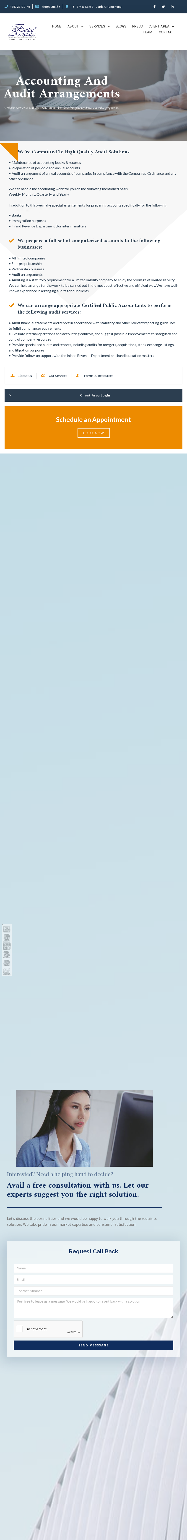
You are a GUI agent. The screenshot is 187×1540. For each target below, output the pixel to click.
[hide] (2, 924)
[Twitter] (163, 6)
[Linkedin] (172, 6)
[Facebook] (154, 6)
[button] (93, 395)
